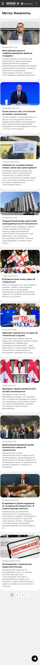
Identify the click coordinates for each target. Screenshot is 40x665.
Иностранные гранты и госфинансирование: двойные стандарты (17, 53)
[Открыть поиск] (36, 3)
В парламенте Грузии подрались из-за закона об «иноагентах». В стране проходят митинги (18, 506)
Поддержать (28, 4)
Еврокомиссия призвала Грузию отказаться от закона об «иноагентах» (18, 447)
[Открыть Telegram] (35, 658)
